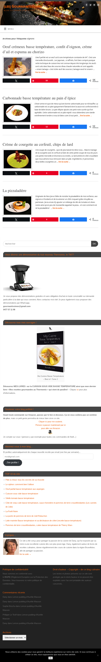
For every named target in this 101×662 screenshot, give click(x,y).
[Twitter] (90, 5)
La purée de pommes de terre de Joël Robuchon (26, 516)
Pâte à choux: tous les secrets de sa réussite (25, 480)
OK (93, 243)
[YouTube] (94, 5)
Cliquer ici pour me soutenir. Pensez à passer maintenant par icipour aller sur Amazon (51, 424)
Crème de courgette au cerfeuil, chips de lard (38, 144)
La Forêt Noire (12, 511)
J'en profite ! (13, 462)
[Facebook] (86, 5)
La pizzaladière (14, 190)
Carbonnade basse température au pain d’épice (39, 97)
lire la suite (41, 72)
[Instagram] (98, 5)
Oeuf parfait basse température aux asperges (25, 489)
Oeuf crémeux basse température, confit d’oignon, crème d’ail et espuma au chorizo (47, 49)
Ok (50, 658)
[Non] (97, 655)
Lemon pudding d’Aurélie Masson (26, 597)
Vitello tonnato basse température (20, 498)
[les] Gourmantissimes (23, 6)
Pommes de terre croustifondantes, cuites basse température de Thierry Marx (39, 525)
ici (77, 389)
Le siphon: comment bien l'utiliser (20, 484)
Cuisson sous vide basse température (22, 493)
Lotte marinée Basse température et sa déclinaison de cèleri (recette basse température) (43, 520)
